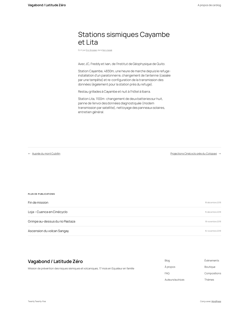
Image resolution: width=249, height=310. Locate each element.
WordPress (216, 301)
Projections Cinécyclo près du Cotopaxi (193, 153)
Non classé (107, 50)
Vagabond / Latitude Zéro (47, 5)
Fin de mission (38, 202)
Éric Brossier (91, 50)
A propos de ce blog (209, 5)
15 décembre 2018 (213, 212)
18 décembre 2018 (213, 202)
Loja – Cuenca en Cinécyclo (47, 212)
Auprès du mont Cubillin (46, 153)
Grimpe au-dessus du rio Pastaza (51, 221)
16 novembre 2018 (213, 230)
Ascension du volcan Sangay (48, 231)
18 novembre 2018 (213, 221)
